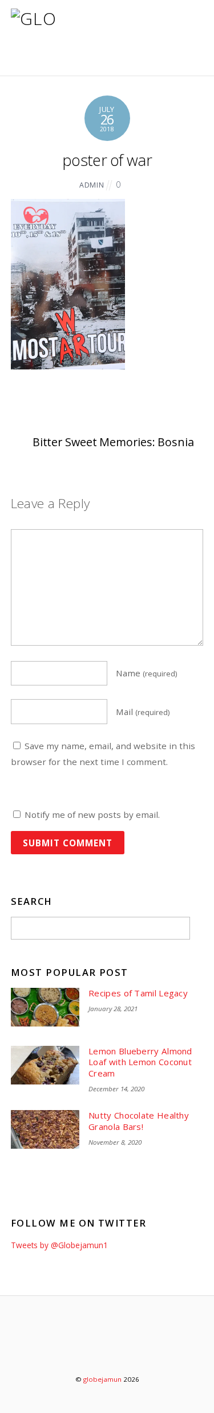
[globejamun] (39, 59)
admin (91, 185)
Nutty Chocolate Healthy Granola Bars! (138, 1121)
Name (146, 673)
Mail (143, 711)
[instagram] (140, 1349)
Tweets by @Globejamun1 (59, 1245)
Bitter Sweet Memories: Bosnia (113, 442)
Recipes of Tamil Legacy (138, 993)
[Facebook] (108, 1349)
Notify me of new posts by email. (92, 814)
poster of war (107, 160)
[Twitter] (75, 1349)
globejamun (102, 1379)
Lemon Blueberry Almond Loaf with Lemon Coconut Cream (140, 1062)
